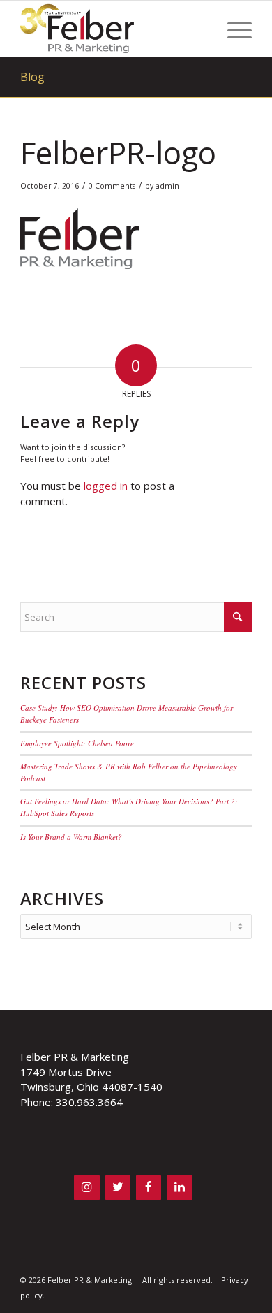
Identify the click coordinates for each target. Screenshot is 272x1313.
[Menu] (232, 29)
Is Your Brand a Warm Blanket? (71, 837)
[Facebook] (148, 1187)
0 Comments (112, 186)
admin (167, 186)
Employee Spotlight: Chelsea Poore (77, 743)
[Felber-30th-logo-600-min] (112, 29)
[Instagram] (86, 1187)
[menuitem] (232, 29)
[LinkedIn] (179, 1187)
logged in (106, 486)
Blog (32, 77)
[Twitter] (117, 1187)
